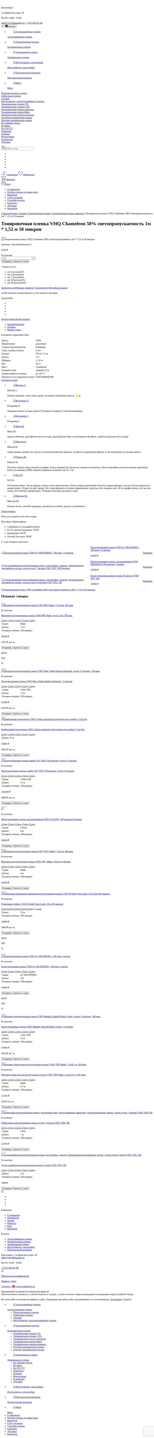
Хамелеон (6, 131)
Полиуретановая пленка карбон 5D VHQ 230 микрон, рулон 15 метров (37, 771)
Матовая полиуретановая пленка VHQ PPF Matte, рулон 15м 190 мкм (36, 615)
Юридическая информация (15, 1276)
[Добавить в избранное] (2, 237)
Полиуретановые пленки (14, 93)
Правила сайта (8, 1281)
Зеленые (5, 134)
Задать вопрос (8, 319)
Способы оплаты (16, 200)
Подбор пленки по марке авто (22, 192)
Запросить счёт (9, 288)
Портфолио (13, 1218)
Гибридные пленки (11, 96)
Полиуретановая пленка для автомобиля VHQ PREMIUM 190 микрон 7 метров (114, 563)
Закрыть (127, 1299)
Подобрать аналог (58, 288)
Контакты (12, 208)
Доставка (12, 205)
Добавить (147, 553)
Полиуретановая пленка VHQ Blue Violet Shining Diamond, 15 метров (36, 681)
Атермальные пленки (18, 1244)
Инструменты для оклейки (21, 1247)
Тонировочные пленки (19, 1241)
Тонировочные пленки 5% (14, 104)
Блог (9, 1226)
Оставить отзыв (9, 380)
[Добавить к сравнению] (5, 237)
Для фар (5, 98)
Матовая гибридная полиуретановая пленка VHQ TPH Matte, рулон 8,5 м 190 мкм (43, 1075)
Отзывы (11, 327)
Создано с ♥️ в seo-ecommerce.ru (18, 1286)
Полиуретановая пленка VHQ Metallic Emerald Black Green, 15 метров (37, 1026)
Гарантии (12, 203)
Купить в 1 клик (21, 261)
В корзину (6, 261)
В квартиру (7, 139)
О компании (13, 189)
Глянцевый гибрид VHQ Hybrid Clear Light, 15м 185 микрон (32, 904)
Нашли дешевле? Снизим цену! (33, 288)
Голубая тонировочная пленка (16, 117)
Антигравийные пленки (19, 1239)
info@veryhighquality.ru (13, 23)
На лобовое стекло (10, 123)
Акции (10, 1220)
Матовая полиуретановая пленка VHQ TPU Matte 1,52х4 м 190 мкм (36, 861)
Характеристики (15, 324)
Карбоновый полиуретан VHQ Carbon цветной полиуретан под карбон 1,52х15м (43, 729)
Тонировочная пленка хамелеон (17, 109)
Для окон (6, 142)
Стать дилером (14, 197)
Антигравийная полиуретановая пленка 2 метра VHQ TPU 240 (33, 1165)
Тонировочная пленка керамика (17, 115)
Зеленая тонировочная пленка (16, 120)
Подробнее (116, 1299)
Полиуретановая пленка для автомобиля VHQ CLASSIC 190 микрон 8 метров (41, 819)
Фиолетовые (7, 136)
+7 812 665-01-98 (33, 23)
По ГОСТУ (7, 128)
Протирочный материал (19, 1250)
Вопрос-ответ (14, 329)
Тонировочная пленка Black (15, 112)
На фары (5, 126)
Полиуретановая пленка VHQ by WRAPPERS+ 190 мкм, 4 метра (34, 966)
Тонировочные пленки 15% (15, 107)
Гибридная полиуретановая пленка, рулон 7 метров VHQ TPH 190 (35, 1123)
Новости (11, 1223)
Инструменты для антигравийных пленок (22, 101)
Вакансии (12, 195)
